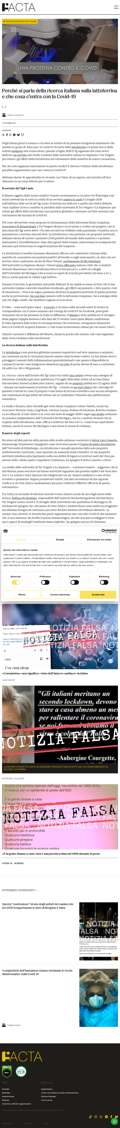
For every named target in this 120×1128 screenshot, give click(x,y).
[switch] (45, 582)
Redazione (6, 1092)
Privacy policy (7, 1123)
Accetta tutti (98, 594)
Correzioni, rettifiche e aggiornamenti (16, 1103)
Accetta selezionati (60, 594)
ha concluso (37, 296)
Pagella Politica (47, 1089)
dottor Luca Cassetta (104, 440)
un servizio (20, 155)
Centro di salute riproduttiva (97, 444)
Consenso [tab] (21, 539)
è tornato (49, 307)
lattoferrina (79, 147)
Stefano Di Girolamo (24, 498)
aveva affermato (66, 265)
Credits (46, 1123)
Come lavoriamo (8, 1096)
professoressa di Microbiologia (82, 261)
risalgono (17, 151)
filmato (73, 315)
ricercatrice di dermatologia (19, 226)
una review (76, 375)
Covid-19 (7, 863)
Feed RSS (5, 1089)
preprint (78, 383)
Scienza (19, 863)
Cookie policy (28, 1123)
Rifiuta (21, 594)
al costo (65, 364)
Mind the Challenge (48, 1096)
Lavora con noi (46, 1100)
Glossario (5, 1100)
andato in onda (72, 199)
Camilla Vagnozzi (15, 115)
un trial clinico (83, 387)
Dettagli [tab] (60, 539)
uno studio (97, 414)
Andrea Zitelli (14, 1025)
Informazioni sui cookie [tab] (99, 539)
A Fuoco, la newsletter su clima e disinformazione (59, 1092)
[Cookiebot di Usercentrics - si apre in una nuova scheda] (104, 531)
